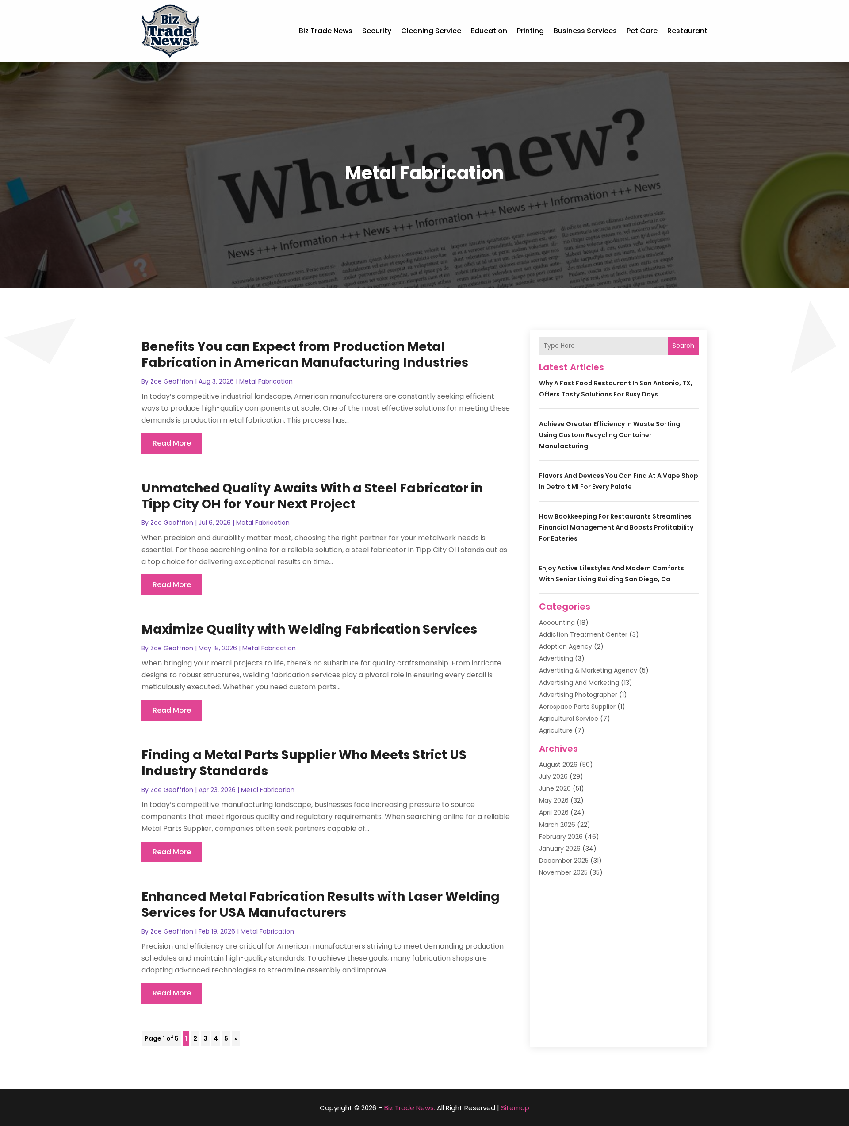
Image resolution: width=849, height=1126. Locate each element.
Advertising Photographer (578, 694)
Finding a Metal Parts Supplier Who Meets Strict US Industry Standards (304, 763)
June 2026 (555, 788)
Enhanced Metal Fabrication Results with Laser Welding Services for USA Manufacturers (321, 904)
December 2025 (564, 860)
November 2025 (563, 872)
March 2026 (557, 824)
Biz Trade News (325, 31)
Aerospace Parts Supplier (577, 706)
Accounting (557, 622)
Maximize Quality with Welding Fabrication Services (309, 629)
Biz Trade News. (409, 1107)
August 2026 (558, 764)
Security (376, 31)
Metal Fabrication (266, 381)
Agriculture (556, 730)
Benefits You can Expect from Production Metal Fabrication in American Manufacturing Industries (305, 354)
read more (172, 443)
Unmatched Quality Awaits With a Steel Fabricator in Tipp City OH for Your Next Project (312, 496)
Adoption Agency (565, 646)
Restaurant (687, 31)
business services (585, 31)
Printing (530, 31)
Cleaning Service (431, 31)
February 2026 (561, 836)
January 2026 (560, 848)
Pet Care (642, 31)
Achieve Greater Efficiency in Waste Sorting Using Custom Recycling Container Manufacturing (609, 434)
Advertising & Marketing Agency (588, 670)
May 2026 (554, 800)
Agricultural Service (568, 718)
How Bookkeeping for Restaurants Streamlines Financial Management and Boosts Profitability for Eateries (616, 527)
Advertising (556, 658)
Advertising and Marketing (579, 682)
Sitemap (515, 1107)
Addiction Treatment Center (583, 634)
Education (489, 31)
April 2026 (554, 812)
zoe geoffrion (171, 381)
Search (683, 345)
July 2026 (553, 776)
